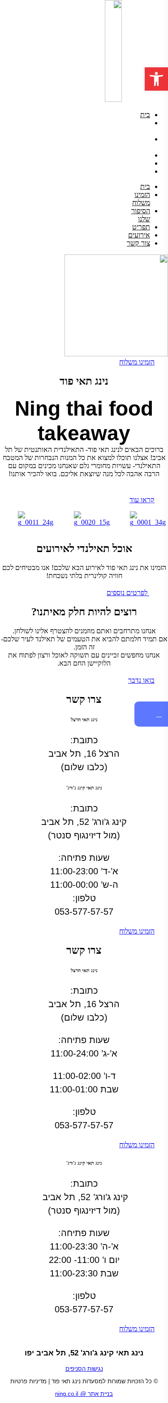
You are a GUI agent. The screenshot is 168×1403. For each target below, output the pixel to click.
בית (145, 114)
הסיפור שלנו (140, 143)
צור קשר (138, 171)
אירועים (139, 163)
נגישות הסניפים (84, 1368)
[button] (156, 79)
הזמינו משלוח (141, 127)
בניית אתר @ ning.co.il (84, 1393)
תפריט (141, 155)
